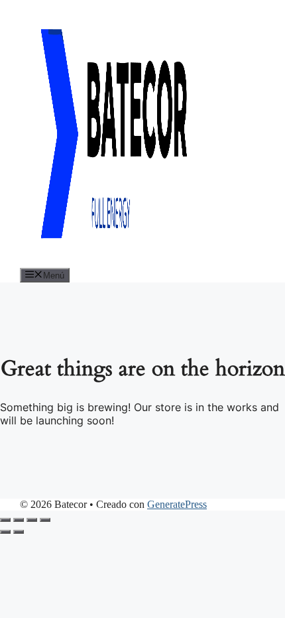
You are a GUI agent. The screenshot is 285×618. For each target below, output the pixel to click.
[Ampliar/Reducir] (5, 520)
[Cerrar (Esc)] (45, 520)
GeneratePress (177, 504)
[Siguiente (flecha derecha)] (18, 532)
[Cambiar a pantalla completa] (18, 520)
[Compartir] (32, 520)
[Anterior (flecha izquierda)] (5, 532)
